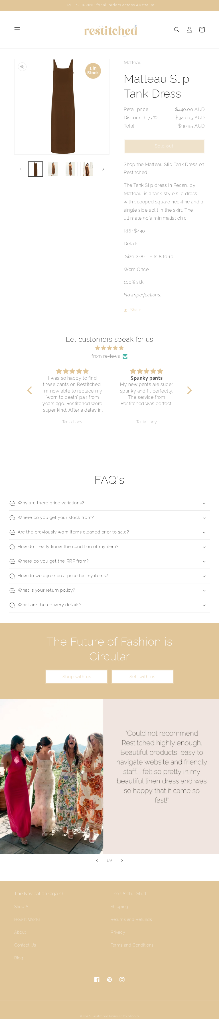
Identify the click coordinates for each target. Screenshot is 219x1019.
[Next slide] (122, 860)
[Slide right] (103, 169)
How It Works (27, 919)
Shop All (22, 906)
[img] (109, 348)
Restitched (100, 1016)
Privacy (118, 932)
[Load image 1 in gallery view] (35, 169)
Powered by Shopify (124, 1016)
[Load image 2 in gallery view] (53, 169)
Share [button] (135, 310)
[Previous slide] (97, 860)
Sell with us (142, 676)
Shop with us (76, 676)
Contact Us (25, 945)
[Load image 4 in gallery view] (87, 169)
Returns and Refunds (131, 919)
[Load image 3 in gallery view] (70, 169)
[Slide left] (20, 169)
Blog (18, 958)
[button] (17, 29)
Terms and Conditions (132, 945)
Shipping (119, 906)
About (20, 932)
